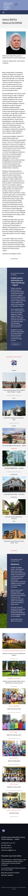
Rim (14, 521)
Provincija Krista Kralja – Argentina (14, 494)
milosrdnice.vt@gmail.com (8, 850)
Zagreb (14, 370)
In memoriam (14, 258)
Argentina (14, 474)
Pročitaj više (15, 344)
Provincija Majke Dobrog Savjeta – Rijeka (14, 445)
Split (14, 398)
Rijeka (14, 426)
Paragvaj (14, 497)
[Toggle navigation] (3, 12)
